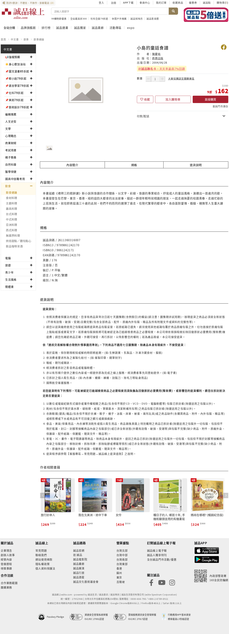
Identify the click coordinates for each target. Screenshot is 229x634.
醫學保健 (10, 171)
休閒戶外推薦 (119, 18)
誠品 (79, 555)
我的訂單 (161, 2)
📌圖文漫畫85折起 (17, 71)
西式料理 (11, 230)
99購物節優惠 (59, 18)
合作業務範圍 (9, 583)
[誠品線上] (23, 13)
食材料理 (11, 198)
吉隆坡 (120, 582)
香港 (119, 568)
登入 (101, 2)
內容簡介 (72, 165)
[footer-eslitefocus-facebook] (151, 582)
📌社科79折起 (14, 93)
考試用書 (10, 150)
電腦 (8, 258)
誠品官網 (78, 550)
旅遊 (8, 265)
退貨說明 (196, 165)
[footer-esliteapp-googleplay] (206, 559)
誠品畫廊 (98, 27)
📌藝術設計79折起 (17, 107)
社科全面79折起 (99, 18)
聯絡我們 (41, 555)
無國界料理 (13, 235)
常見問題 (41, 550)
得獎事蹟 (6, 568)
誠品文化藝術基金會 (86, 581)
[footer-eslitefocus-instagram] (172, 582)
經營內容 (6, 559)
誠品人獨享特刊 (157, 555)
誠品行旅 (78, 573)
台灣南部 (122, 559)
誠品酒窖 (78, 577)
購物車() (222, 2)
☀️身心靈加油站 (15, 64)
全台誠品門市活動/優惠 (162, 559)
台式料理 (11, 214)
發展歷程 (6, 564)
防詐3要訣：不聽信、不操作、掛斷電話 (30, 2)
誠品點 (207, 2)
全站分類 (9, 27)
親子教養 (10, 157)
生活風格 (10, 279)
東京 (119, 577)
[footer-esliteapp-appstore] (206, 550)
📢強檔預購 (12, 57)
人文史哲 (10, 121)
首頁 (3, 39)
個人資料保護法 (45, 568)
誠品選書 (62, 27)
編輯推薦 (10, 114)
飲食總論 (39, 39)
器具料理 (11, 208)
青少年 (9, 272)
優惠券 (193, 2)
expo (130, 27)
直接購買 (210, 99)
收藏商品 (177, 2)
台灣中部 (122, 555)
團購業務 (6, 587)
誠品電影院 (80, 559)
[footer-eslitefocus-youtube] (161, 582)
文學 (8, 128)
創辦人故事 (8, 555)
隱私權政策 (42, 564)
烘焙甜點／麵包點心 (18, 241)
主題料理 (11, 203)
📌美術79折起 (14, 100)
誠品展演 (78, 568)
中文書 (15, 39)
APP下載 (128, 2)
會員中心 (145, 2)
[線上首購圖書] (206, 15)
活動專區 (115, 27)
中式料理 (11, 219)
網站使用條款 (43, 559)
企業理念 (6, 550)
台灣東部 (122, 564)
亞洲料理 (11, 225)
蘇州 (119, 573)
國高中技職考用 (15, 179)
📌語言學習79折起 (17, 85)
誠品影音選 (153, 18)
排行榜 (46, 27)
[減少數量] (148, 79)
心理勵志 (10, 136)
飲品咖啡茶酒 (14, 246)
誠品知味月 (136, 18)
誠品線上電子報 (157, 550)
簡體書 (9, 287)
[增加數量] (162, 79)
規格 (134, 165)
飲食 (26, 39)
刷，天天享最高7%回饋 (161, 68)
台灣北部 (122, 550)
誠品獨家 (80, 27)
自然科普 (10, 164)
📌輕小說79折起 (15, 78)
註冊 (113, 2)
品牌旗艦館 (28, 27)
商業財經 (10, 143)
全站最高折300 (78, 18)
